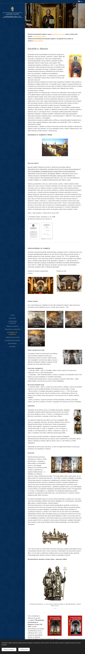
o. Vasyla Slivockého (39, 36)
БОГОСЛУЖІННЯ (38, 41)
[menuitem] (12, 315)
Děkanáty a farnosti (58, 34)
